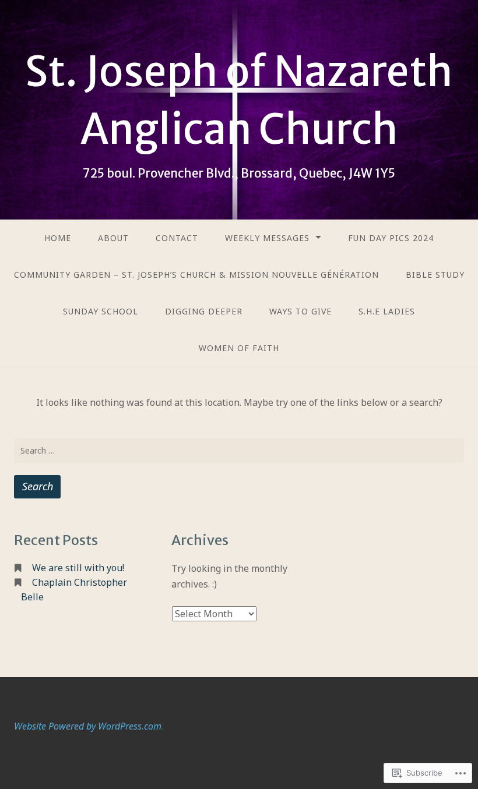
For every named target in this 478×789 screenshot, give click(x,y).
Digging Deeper (203, 311)
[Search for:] (239, 450)
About (113, 237)
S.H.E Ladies (386, 311)
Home (57, 237)
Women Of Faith (239, 347)
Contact (177, 237)
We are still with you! (78, 567)
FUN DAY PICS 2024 (391, 237)
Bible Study (435, 274)
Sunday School (100, 311)
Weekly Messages (267, 237)
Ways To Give (300, 311)
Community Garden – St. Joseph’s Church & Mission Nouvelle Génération (196, 274)
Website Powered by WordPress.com (87, 726)
